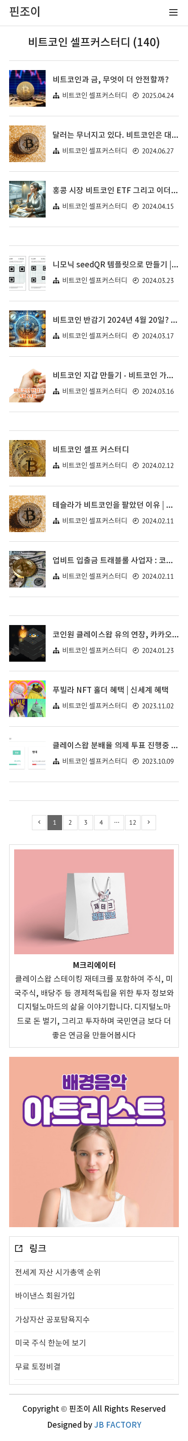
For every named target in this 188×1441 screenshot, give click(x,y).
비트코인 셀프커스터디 (94, 96)
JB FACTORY (117, 1425)
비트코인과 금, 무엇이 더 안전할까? (110, 80)
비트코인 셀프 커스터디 (90, 450)
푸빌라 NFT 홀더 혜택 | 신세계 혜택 (110, 690)
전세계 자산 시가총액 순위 (58, 1273)
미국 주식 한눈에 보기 (50, 1343)
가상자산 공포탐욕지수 (52, 1320)
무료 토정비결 (38, 1367)
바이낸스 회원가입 (45, 1296)
